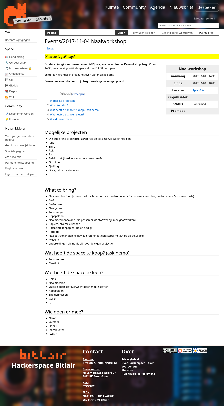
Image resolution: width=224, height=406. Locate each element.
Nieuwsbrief (181, 7)
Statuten (127, 370)
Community (134, 7)
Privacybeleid (130, 359)
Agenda (157, 7)
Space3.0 (198, 90)
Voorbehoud (130, 366)
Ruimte (112, 7)
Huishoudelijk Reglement (138, 374)
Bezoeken (206, 7)
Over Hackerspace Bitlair (138, 363)
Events (50, 48)
